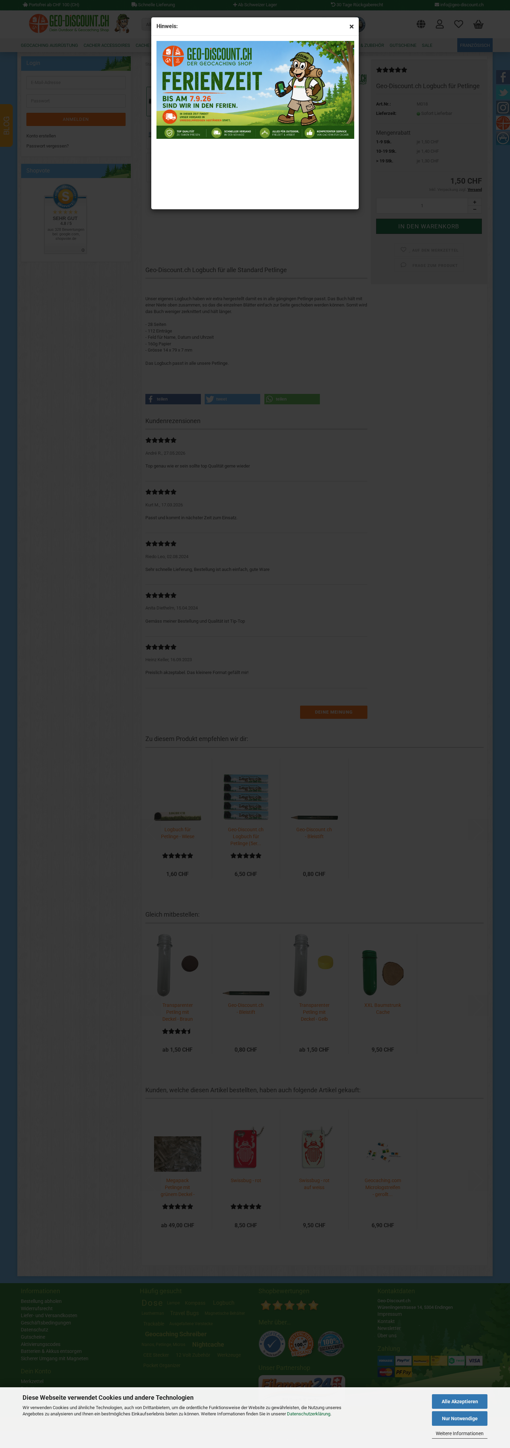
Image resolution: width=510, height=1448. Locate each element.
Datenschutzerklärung (308, 1413)
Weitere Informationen (460, 1433)
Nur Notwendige (460, 1418)
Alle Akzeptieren (460, 1401)
